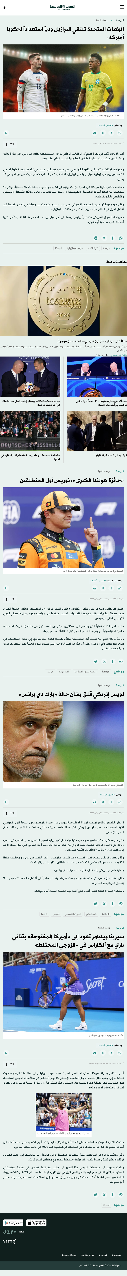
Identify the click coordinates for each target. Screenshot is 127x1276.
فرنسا (44, 914)
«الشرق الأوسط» (105, 125)
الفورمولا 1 (64, 671)
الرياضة (120, 20)
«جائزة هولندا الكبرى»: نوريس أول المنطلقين (72, 480)
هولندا (50, 671)
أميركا (58, 248)
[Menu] (122, 7)
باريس (56, 914)
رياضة (106, 248)
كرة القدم (93, 248)
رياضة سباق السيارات (85, 671)
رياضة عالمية (102, 20)
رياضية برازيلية (75, 248)
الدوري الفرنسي (73, 914)
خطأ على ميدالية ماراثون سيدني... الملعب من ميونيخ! (92, 341)
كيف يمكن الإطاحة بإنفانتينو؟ (110, 455)
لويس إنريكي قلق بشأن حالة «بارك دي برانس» (71, 694)
